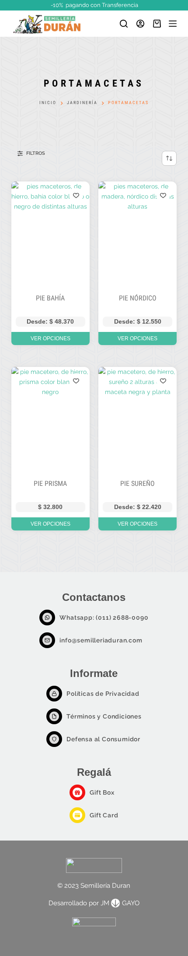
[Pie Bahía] (50, 233)
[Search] (124, 24)
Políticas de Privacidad (102, 693)
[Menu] (173, 24)
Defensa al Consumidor (103, 739)
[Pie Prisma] (50, 419)
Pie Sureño (137, 483)
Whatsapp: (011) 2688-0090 (103, 617)
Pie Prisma (50, 483)
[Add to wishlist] (76, 195)
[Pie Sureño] (137, 419)
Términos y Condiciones (104, 716)
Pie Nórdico (138, 298)
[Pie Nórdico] (137, 233)
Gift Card (104, 815)
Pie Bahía (50, 298)
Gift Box (102, 792)
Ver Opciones (50, 338)
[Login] (140, 24)
